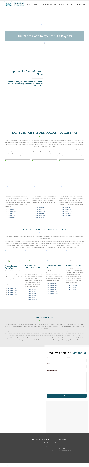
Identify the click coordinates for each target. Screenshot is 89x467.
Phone (48, 363)
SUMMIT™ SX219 (32, 297)
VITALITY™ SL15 (73, 289)
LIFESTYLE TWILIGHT (67, 215)
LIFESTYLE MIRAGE (66, 207)
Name (48, 357)
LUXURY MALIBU (12, 215)
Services (61, 4)
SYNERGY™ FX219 (52, 291)
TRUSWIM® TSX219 (13, 294)
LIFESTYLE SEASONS (67, 211)
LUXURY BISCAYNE (12, 211)
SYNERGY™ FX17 (52, 287)
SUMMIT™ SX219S (32, 299)
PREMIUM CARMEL (39, 209)
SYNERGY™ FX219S (53, 293)
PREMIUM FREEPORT (40, 215)
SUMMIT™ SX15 (32, 289)
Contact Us (68, 4)
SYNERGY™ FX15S (52, 285)
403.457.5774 (80, 4)
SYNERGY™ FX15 (52, 283)
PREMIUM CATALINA (40, 211)
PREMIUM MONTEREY (40, 217)
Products (36, 4)
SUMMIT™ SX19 (32, 295)
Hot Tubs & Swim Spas (49, 4)
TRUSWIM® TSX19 (12, 292)
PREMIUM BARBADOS (40, 207)
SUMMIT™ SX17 (32, 293)
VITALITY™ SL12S (73, 285)
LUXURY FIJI (10, 213)
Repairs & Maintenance (65, 444)
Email (68, 357)
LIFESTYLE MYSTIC (66, 209)
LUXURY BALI (11, 209)
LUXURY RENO (11, 217)
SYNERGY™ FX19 (52, 289)
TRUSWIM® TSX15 (12, 288)
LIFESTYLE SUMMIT (66, 213)
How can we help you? (52, 370)
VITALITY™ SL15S (73, 287)
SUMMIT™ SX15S (32, 291)
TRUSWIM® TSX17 (12, 290)
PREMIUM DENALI (39, 213)
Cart (74, 4)
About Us (29, 4)
